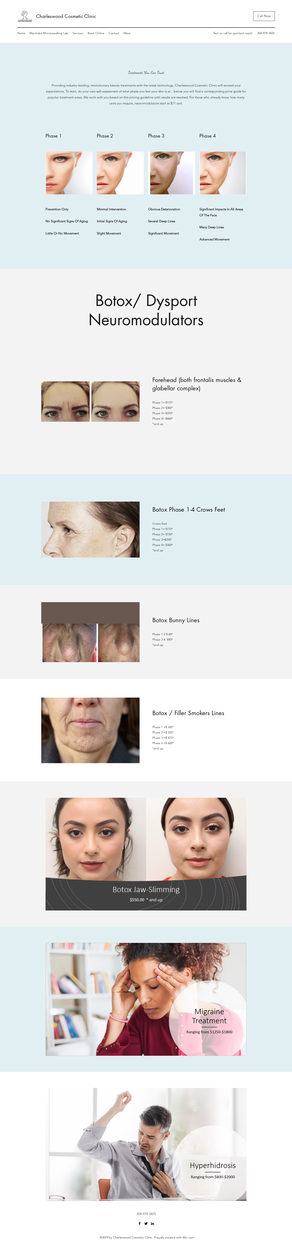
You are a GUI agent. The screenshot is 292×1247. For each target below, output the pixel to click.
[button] (78, 33)
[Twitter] (146, 1223)
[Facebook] (139, 1223)
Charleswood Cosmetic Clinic (66, 16)
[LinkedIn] (152, 1223)
